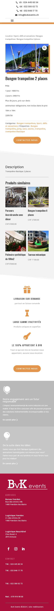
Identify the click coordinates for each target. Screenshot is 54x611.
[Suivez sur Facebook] (8, 549)
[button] (44, 48)
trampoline (40, 129)
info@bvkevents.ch (28, 14)
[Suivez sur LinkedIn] (23, 549)
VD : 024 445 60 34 (28, 2)
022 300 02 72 (16, 583)
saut (25, 129)
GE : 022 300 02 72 (29, 6)
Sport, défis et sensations (24, 36)
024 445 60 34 (16, 564)
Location (9, 36)
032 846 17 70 (16, 570)
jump (19, 129)
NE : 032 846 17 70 (28, 10)
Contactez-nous (27, 140)
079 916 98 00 (17, 596)
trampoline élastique (15, 131)
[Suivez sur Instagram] (16, 549)
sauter (31, 129)
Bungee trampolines (26, 123)
